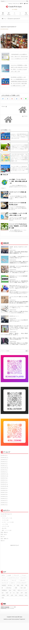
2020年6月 (4, 472)
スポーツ (13, 582)
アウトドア (16, 575)
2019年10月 (4, 486)
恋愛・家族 (4, 532)
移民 (8, 595)
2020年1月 (4, 482)
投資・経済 (23, 587)
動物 (18, 585)
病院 (26, 592)
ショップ (5, 524)
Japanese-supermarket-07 (14, 18)
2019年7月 (4, 492)
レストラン (5, 526)
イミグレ (5, 520)
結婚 (12, 595)
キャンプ (14, 580)
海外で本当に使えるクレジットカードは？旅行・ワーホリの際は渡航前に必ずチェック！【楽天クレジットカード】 (19, 287)
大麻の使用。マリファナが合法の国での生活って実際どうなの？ (19, 267)
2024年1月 (4, 455)
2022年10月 (4, 467)
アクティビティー (7, 518)
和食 (26, 585)
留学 (22, 592)
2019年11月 (4, 484)
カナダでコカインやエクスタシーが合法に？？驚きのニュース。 (19, 307)
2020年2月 (4, 480)
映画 (7, 592)
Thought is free (22, 619)
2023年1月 (4, 465)
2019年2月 (4, 502)
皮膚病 (3, 595)
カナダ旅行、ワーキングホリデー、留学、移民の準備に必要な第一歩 (18, 181)
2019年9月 (4, 488)
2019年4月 (4, 498)
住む (4, 528)
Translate (12, 608)
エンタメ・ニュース (8, 522)
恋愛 (16, 587)
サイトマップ (16, 3)
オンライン (24, 577)
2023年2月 (4, 463)
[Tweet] (3, 99)
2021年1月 (4, 469)
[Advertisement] (14, 556)
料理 (14, 590)
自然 (16, 595)
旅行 (2, 536)
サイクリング (5, 582)
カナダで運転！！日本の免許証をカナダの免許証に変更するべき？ (19, 257)
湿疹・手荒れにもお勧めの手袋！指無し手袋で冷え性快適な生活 (19, 338)
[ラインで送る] (26, 99)
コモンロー (22, 580)
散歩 (10, 590)
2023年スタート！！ (14, 316)
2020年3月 (4, 478)
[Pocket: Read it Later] (21, 99)
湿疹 (18, 592)
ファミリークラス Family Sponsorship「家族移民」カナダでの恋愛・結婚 (18, 225)
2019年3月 (4, 500)
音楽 (3, 597)
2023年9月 (4, 459)
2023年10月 (4, 457)
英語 (2, 540)
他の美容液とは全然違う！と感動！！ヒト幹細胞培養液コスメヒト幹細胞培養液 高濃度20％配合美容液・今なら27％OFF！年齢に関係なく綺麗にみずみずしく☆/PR (19, 81)
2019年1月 (4, 504)
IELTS (3, 575)
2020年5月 (4, 474)
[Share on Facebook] (7, 99)
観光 (26, 595)
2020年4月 (4, 476)
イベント (4, 577)
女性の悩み (8, 587)
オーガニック (5, 580)
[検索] (27, 1)
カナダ (3, 516)
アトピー (24, 575)
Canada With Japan (6, 514)
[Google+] (12, 99)
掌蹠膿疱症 (4, 590)
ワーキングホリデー (22, 582)
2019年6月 (4, 494)
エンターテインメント (13, 577)
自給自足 (21, 595)
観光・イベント (6, 530)
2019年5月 (4, 496)
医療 (22, 585)
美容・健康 (4, 538)
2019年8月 (4, 490)
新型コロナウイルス (22, 590)
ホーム (10, 3)
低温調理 (4, 585)
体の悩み (10, 585)
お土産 (9, 575)
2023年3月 (4, 461)
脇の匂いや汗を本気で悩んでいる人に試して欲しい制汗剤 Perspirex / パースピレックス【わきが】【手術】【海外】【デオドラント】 (19, 327)
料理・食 (4, 534)
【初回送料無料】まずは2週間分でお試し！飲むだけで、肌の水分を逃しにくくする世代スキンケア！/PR (19, 56)
